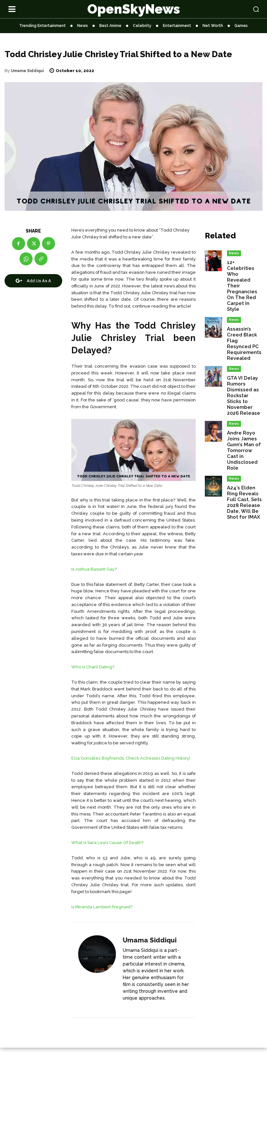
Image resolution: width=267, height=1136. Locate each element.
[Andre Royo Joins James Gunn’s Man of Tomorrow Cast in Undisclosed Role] (213, 431)
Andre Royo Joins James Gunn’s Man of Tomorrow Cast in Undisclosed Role (244, 450)
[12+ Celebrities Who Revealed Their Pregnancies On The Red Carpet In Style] (213, 260)
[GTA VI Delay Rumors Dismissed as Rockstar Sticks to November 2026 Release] (213, 376)
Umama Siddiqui (27, 71)
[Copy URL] (41, 258)
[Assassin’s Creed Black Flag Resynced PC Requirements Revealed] (213, 327)
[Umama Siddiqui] (97, 970)
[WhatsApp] (26, 258)
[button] (234, 9)
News (234, 253)
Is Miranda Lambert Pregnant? (102, 906)
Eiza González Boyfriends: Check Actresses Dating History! (130, 758)
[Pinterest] (48, 243)
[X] (33, 243)
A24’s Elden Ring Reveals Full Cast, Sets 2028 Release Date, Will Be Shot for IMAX (244, 502)
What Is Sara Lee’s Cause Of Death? (107, 842)
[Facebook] (18, 243)
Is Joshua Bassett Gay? (94, 569)
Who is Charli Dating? (92, 666)
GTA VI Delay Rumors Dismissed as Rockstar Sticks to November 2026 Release (243, 395)
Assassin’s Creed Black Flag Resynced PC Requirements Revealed (244, 343)
